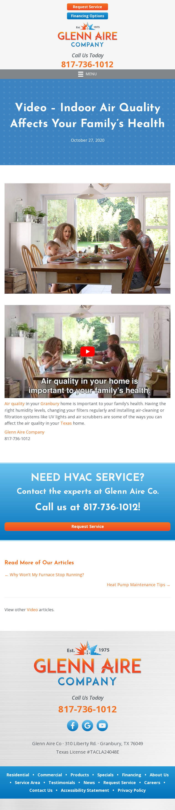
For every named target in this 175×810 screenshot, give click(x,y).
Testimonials (62, 782)
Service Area (27, 782)
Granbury (50, 403)
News (89, 782)
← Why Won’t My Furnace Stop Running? (44, 574)
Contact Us (40, 790)
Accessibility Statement (85, 790)
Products (79, 774)
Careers (152, 782)
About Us (159, 774)
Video (32, 609)
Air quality (15, 403)
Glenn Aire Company (24, 432)
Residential (17, 774)
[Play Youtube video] (87, 351)
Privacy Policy (132, 790)
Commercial (50, 774)
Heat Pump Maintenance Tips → (138, 584)
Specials (105, 774)
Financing (131, 774)
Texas (66, 423)
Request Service (119, 782)
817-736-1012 (110, 508)
